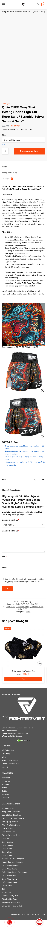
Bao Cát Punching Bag (11, 815)
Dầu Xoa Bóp (7, 828)
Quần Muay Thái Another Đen (23, 671)
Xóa (3, 144)
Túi (3, 889)
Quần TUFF (27, 12)
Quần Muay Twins (9, 879)
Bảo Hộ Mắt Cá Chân (11, 825)
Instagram (6, 781)
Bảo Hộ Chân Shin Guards (13, 818)
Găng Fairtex (7, 845)
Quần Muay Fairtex (10, 869)
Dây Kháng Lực (8, 832)
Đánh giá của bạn (10, 520)
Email (5, 568)
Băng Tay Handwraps (11, 812)
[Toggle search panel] (38, 4)
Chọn (23, 679)
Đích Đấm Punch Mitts (11, 902)
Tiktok (4, 788)
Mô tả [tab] (4, 167)
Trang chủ (5, 12)
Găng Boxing (7, 842)
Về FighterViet (8, 750)
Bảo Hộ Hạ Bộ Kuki (10, 822)
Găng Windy (7, 852)
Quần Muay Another (10, 865)
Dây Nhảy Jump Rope (11, 835)
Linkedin (5, 798)
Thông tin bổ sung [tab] (9, 173)
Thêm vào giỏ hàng (29, 151)
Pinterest (5, 794)
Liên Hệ (5, 767)
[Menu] (6, 4)
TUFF (28, 612)
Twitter (4, 791)
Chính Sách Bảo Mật (10, 764)
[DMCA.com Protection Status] (23, 740)
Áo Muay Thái (7, 808)
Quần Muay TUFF (36, 607)
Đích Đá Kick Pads (9, 899)
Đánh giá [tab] (7, 179)
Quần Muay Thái (16, 12)
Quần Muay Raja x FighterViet (14, 872)
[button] (43, 4)
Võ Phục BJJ (7, 892)
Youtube (5, 784)
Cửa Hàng (6, 754)
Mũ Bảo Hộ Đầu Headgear (13, 859)
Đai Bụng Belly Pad (10, 896)
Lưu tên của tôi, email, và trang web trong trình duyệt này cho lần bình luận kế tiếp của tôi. (24, 580)
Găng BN (6, 838)
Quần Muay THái (22, 607)
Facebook (6, 777)
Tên (4, 556)
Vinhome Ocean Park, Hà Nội (21, 728)
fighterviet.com (16, 736)
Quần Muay (10, 607)
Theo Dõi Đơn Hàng (10, 760)
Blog (4, 757)
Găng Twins (7, 849)
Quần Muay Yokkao (10, 882)
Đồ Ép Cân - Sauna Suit (12, 906)
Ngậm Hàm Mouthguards (12, 862)
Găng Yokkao (7, 855)
